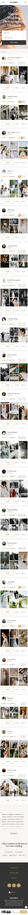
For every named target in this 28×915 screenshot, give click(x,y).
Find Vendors (14, 42)
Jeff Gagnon (11, 210)
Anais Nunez (11, 582)
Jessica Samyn (11, 620)
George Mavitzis (12, 246)
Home (4, 6)
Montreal (10, 59)
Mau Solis (10, 698)
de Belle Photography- (14, 280)
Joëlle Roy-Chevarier (13, 393)
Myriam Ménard (12, 432)
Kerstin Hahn (11, 659)
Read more (14, 833)
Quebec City (11, 772)
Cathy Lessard (11, 770)
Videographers (19, 852)
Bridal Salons (22, 855)
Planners (5, 855)
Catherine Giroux (12, 319)
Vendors (10, 6)
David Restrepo (12, 471)
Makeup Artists (13, 855)
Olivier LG (10, 171)
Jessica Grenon (11, 355)
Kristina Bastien (12, 543)
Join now (23, 911)
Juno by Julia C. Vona (13, 132)
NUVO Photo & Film (13, 57)
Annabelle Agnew (12, 96)
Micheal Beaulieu (12, 510)
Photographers (19, 6)
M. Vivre (9, 731)
